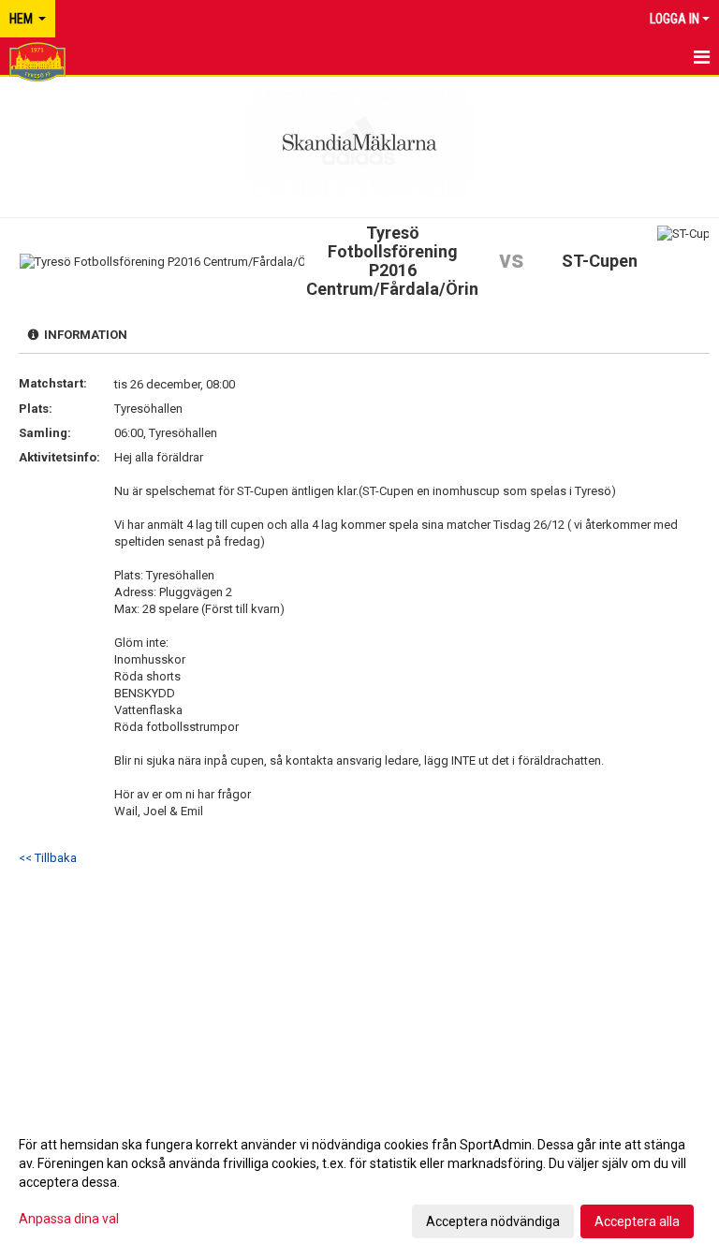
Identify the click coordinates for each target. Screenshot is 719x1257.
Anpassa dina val (69, 1218)
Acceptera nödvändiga (493, 1221)
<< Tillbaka (48, 858)
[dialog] (359, 1182)
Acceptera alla (637, 1221)
